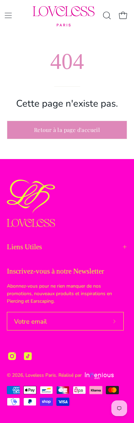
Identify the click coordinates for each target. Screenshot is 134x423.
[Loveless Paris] (63, 16)
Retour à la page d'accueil (67, 129)
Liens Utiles (24, 247)
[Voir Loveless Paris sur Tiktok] (28, 356)
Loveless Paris (40, 375)
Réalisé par (70, 375)
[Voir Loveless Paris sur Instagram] (12, 356)
